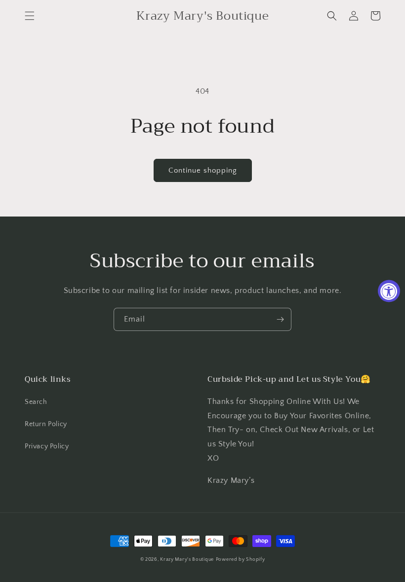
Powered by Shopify (240, 559)
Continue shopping (202, 170)
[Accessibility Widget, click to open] (389, 291)
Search (36, 402)
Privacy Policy (47, 446)
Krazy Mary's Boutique (187, 559)
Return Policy (46, 424)
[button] (29, 16)
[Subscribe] (280, 319)
